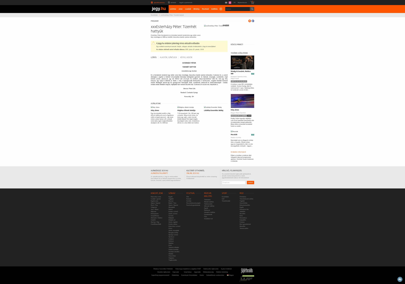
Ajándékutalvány (159, 2)
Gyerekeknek (208, 214)
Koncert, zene (157, 193)
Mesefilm (242, 226)
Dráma (171, 209)
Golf (223, 199)
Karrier (202, 275)
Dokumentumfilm (245, 205)
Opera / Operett (155, 203)
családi (188, 9)
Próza (170, 228)
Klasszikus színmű (174, 226)
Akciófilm (242, 213)
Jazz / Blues (155, 209)
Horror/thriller (243, 203)
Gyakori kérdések (226, 269)
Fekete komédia (173, 249)
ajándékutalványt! (159, 173)
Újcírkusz (171, 237)
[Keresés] (252, 9)
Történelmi (207, 199)
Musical (171, 201)
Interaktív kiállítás (209, 212)
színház (173, 9)
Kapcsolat (176, 272)
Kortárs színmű (173, 211)
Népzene (153, 211)
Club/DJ (153, 220)
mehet (250, 182)
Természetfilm (244, 228)
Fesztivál (190, 193)
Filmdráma (243, 197)
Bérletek (173, 2)
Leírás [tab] (154, 57)
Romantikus (243, 218)
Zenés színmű (173, 213)
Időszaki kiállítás (209, 206)
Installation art (208, 218)
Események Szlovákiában (189, 275)
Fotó (205, 216)
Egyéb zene (154, 201)
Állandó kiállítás (209, 202)
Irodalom (171, 239)
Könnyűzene (154, 213)
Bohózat (171, 241)
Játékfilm (242, 211)
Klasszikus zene (156, 197)
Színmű (171, 216)
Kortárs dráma (173, 224)
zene (180, 9)
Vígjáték (171, 199)
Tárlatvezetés (208, 204)
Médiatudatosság (208, 272)
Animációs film (244, 209)
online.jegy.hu (192, 173)
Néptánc (171, 243)
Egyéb (170, 197)
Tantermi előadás (174, 247)
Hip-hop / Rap (155, 222)
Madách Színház (236, 137)
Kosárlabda (225, 197)
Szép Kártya (187, 272)
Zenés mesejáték (174, 230)
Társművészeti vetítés (246, 199)
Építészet (207, 210)
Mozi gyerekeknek (245, 224)
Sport (224, 193)
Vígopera (171, 258)
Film (187, 197)
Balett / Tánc (172, 203)
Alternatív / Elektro (156, 218)
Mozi (242, 193)
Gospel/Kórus (155, 216)
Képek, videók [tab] (186, 57)
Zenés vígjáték (173, 222)
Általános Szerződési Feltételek (163, 269)
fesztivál (205, 9)
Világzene (154, 207)
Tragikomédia (173, 260)
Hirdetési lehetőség (222, 272)
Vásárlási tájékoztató (163, 272)
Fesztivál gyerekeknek (193, 205)
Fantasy (242, 222)
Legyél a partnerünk (185, 2)
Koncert (188, 199)
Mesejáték (172, 207)
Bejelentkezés (242, 2)
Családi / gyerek (156, 199)
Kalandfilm (243, 220)
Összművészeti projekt (193, 203)
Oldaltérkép (175, 275)
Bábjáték (171, 218)
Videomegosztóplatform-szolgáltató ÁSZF (188, 269)
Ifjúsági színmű (173, 235)
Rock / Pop (154, 205)
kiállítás (214, 9)
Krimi (170, 245)
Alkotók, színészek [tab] (168, 57)
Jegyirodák (197, 272)
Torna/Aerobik (226, 201)
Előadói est (172, 220)
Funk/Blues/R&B (156, 224)
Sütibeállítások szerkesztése (215, 275)
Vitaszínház (172, 256)
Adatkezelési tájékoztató (210, 269)
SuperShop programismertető (160, 275)
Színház (172, 193)
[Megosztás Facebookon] (253, 21)
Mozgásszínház (173, 232)
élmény (196, 9)
